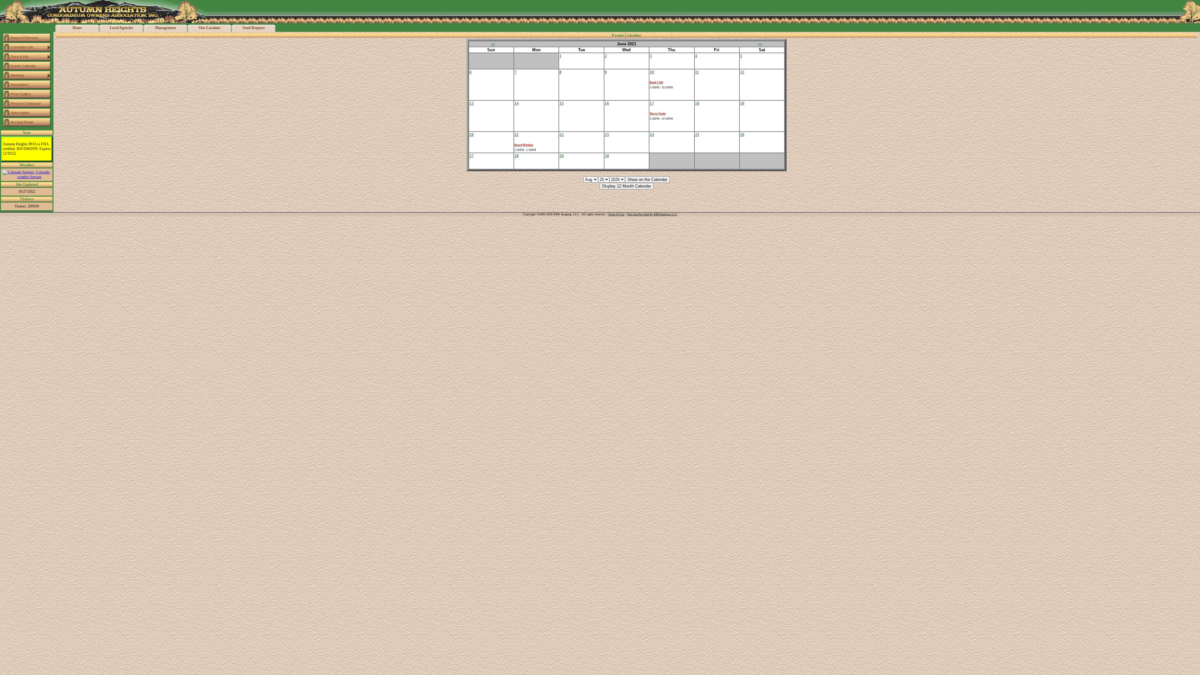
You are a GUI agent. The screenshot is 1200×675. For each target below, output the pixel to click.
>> (760, 44)
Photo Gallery (21, 94)
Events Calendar (23, 66)
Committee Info (22, 47)
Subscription (20, 113)
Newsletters (20, 85)
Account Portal (22, 122)
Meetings (17, 75)
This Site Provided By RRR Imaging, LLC (652, 214)
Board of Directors (24, 38)
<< (493, 44)
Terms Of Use (616, 214)
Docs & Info (19, 56)
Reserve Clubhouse (26, 103)
